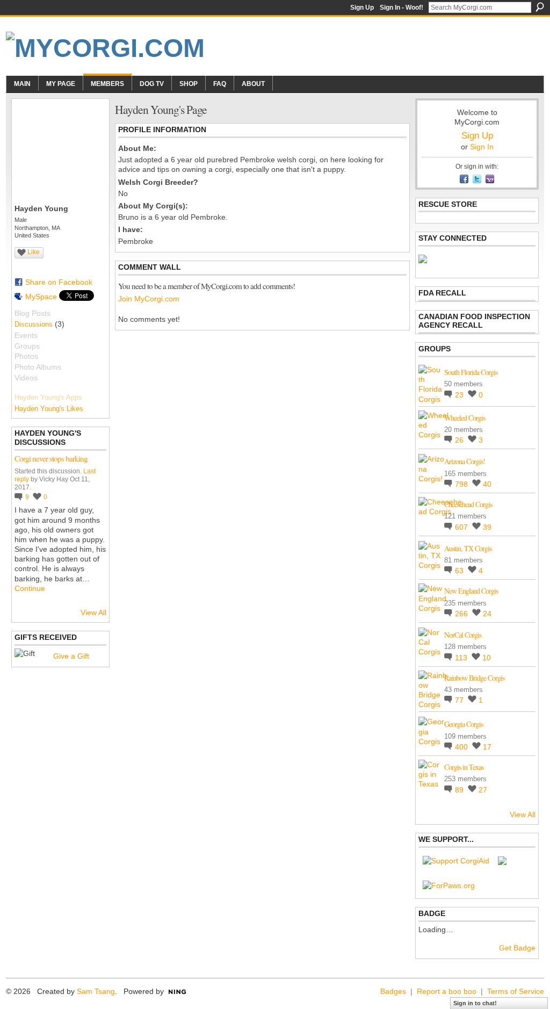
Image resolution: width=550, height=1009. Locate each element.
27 (483, 789)
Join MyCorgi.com (148, 298)
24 (487, 613)
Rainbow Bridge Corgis (474, 678)
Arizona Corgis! (464, 461)
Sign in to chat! (475, 1003)
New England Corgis (471, 591)
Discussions (34, 324)
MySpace (41, 296)
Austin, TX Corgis (467, 548)
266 (462, 613)
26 (460, 440)
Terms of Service (515, 991)
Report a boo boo (446, 991)
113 (462, 657)
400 (462, 747)
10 (486, 657)
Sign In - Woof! (401, 7)
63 (460, 570)
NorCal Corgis (462, 635)
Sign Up (362, 7)
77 (460, 700)
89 (460, 789)
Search (539, 7)
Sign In (482, 146)
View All (93, 612)
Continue (30, 588)
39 (487, 527)
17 (487, 747)
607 (462, 527)
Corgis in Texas (463, 767)
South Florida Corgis (470, 372)
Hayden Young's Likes (49, 409)
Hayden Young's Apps (48, 397)
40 (487, 484)
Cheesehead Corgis (468, 504)
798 (462, 484)
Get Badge (517, 947)
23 (460, 395)
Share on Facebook (58, 282)
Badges (393, 991)
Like (33, 252)
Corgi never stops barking (51, 458)
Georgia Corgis (463, 724)
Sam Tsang (96, 991)
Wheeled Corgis (464, 418)
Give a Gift (71, 656)
